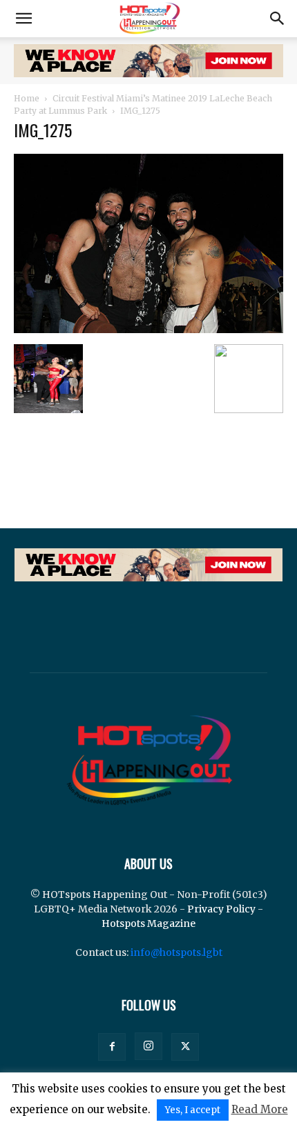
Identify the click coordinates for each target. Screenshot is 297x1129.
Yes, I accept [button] (192, 1110)
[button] (23, 18)
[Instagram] (148, 1046)
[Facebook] (112, 1047)
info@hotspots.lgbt (176, 952)
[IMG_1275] (148, 329)
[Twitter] (185, 1047)
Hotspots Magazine (148, 923)
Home (26, 98)
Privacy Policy (221, 909)
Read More (259, 1109)
